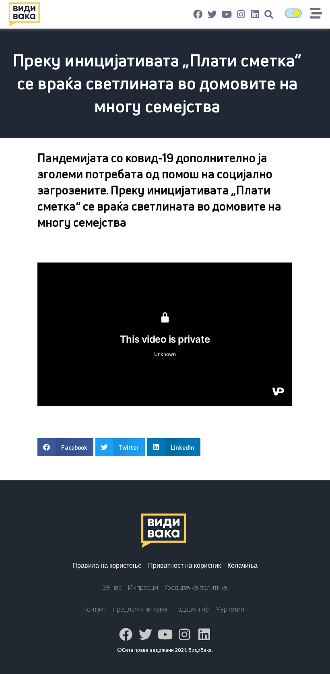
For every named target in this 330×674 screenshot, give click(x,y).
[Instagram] (241, 14)
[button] (269, 14)
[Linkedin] (255, 14)
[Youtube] (226, 14)
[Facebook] (198, 14)
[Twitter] (212, 14)
